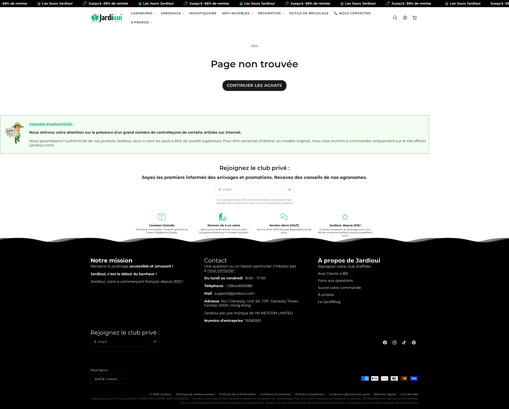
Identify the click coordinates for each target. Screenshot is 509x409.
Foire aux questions (335, 280)
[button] (143, 13)
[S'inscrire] (289, 189)
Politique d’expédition (310, 394)
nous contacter (220, 270)
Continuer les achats (254, 85)
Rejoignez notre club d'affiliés (344, 266)
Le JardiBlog (329, 301)
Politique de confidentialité (237, 394)
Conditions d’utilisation (275, 394)
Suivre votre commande (339, 287)
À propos (326, 294)
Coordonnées (410, 394)
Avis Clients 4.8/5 (333, 273)
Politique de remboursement (195, 394)
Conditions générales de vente (349, 394)
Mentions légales (385, 394)
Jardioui (165, 394)
